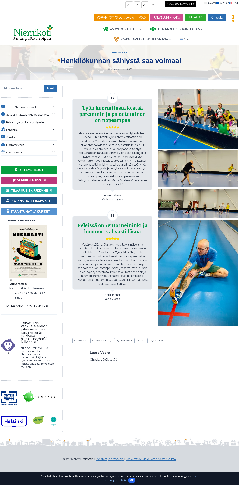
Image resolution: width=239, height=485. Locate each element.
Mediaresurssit (15, 144)
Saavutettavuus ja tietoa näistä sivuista (151, 459)
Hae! (50, 88)
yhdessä (141, 340)
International (14, 152)
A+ (144, 4)
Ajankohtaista (119, 53)
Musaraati (18, 284)
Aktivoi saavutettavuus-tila (180, 4)
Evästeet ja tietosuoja (110, 459)
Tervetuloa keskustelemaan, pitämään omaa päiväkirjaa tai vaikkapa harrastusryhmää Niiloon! (34, 332)
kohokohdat (81, 340)
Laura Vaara (113, 69)
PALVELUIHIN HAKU (167, 17)
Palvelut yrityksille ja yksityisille (25, 122)
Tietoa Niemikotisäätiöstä (21, 107)
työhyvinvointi (124, 340)
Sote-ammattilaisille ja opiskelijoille (27, 114)
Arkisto (10, 137)
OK (132, 480)
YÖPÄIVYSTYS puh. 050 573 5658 (121, 17)
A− (129, 4)
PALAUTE (195, 17)
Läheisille (12, 129)
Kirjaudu (217, 17)
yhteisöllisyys (158, 340)
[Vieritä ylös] (230, 465)
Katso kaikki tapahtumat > (27, 305)
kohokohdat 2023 (102, 340)
